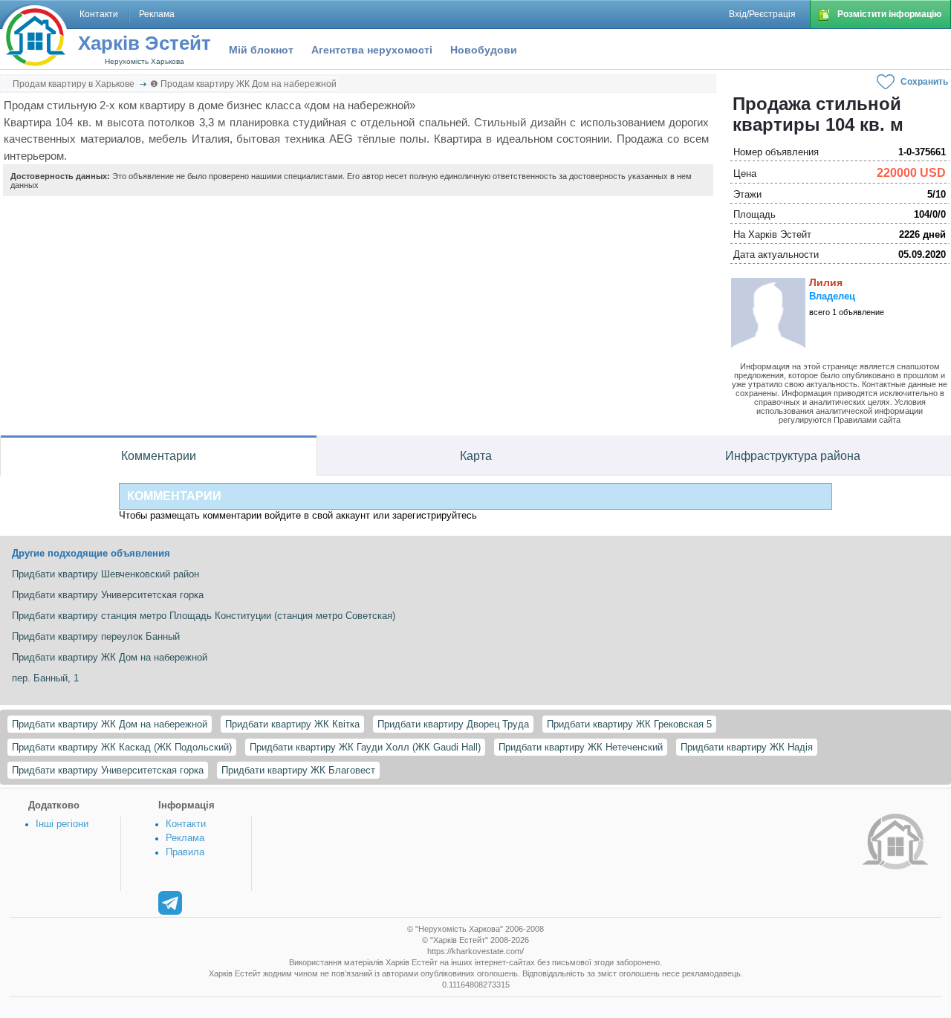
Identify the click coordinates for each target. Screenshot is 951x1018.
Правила (185, 851)
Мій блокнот (261, 50)
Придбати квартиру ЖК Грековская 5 (629, 724)
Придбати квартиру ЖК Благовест (298, 770)
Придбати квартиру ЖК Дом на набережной (109, 724)
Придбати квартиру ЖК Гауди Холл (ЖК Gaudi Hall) (365, 747)
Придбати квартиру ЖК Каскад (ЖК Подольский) (122, 747)
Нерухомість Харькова (144, 61)
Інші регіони (62, 823)
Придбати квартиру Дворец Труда (453, 724)
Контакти (186, 823)
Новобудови (483, 50)
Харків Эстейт (144, 43)
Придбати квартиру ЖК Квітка (292, 724)
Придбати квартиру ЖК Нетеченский (581, 747)
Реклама (185, 837)
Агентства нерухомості (371, 50)
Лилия (826, 282)
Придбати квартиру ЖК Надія (747, 747)
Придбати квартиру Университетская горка (108, 770)
